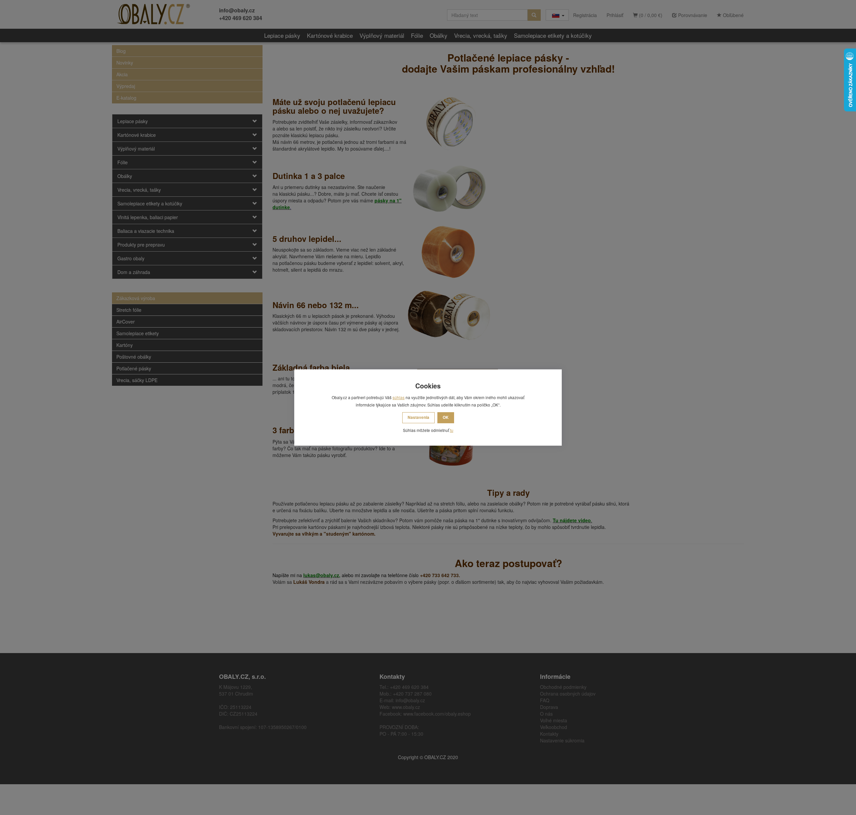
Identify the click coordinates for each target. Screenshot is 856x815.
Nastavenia (418, 417)
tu (451, 430)
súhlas (399, 397)
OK (446, 417)
